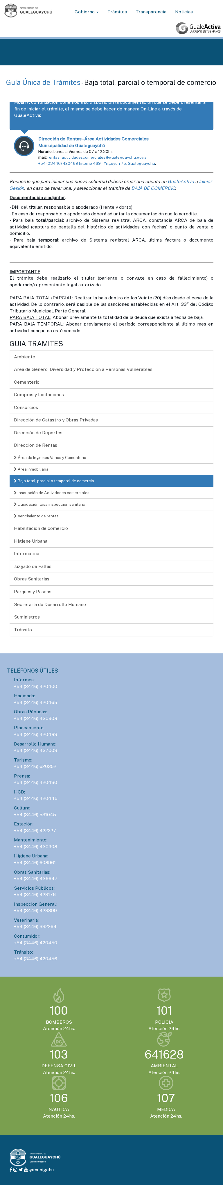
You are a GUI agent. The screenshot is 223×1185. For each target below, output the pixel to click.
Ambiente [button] (24, 357)
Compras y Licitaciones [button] (39, 394)
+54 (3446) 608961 (35, 862)
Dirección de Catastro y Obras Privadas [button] (56, 420)
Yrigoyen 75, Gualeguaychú (129, 163)
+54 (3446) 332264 (35, 926)
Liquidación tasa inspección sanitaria (51, 504)
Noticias (184, 12)
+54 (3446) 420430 (35, 782)
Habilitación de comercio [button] (41, 528)
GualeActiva (181, 181)
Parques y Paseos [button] (32, 591)
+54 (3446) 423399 (35, 910)
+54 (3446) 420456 (35, 958)
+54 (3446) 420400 (35, 686)
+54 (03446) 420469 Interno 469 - (71, 163)
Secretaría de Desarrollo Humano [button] (50, 604)
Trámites (117, 12)
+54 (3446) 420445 (35, 798)
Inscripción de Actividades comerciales (53, 492)
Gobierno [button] (85, 12)
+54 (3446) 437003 (35, 750)
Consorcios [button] (26, 407)
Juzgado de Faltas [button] (32, 566)
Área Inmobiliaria (32, 469)
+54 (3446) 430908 (35, 718)
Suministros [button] (27, 617)
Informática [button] (26, 553)
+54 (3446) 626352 (35, 766)
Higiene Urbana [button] (30, 541)
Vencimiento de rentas (38, 516)
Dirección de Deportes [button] (38, 432)
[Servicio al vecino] (198, 28)
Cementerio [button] (26, 382)
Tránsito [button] (23, 629)
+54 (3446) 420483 (35, 734)
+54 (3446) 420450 (35, 943)
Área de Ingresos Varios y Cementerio (51, 457)
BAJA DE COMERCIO (153, 188)
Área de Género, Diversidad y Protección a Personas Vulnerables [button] (83, 369)
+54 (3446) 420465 (35, 702)
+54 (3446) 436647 (35, 878)
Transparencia (151, 12)
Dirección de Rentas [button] (35, 445)
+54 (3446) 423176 (35, 894)
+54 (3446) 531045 (35, 814)
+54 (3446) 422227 (35, 830)
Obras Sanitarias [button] (31, 579)
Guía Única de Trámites (43, 82)
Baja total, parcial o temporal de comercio (55, 480)
